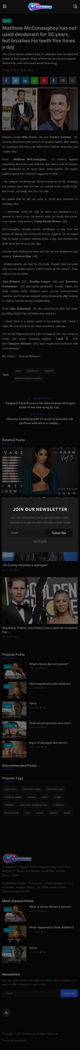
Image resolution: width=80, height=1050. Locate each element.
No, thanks (40, 541)
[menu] (4, 6)
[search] (75, 6)
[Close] (73, 503)
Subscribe (59, 533)
